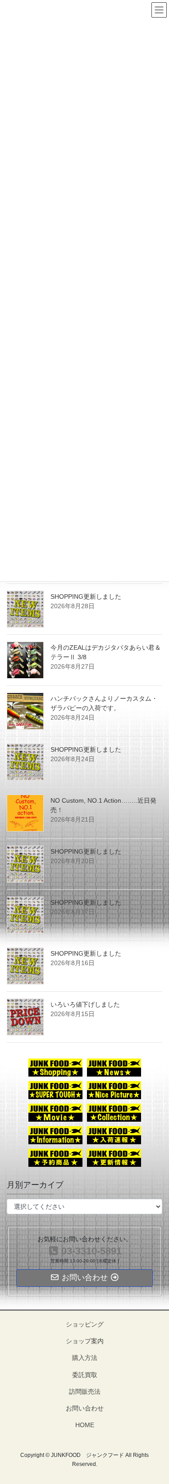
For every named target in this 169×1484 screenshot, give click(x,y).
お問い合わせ (85, 1408)
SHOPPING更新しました (85, 596)
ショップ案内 (85, 1341)
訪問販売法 (84, 1391)
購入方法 (84, 1357)
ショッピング (85, 1324)
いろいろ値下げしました (85, 1004)
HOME (84, 1425)
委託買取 (84, 1374)
